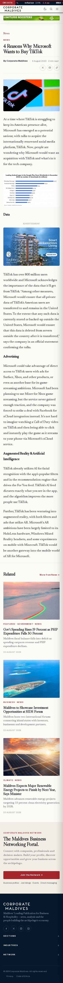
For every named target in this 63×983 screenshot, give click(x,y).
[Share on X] (43, 68)
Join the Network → (31, 875)
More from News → (50, 575)
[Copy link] (57, 68)
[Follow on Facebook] (6, 928)
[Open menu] (57, 9)
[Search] (51, 9)
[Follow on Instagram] (21, 928)
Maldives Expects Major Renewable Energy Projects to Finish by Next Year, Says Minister (29, 789)
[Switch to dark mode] (45, 9)
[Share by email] (50, 68)
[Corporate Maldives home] (12, 9)
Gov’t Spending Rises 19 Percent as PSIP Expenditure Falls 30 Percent (30, 631)
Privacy (9, 976)
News (6, 33)
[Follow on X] (13, 928)
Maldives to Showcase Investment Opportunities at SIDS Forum (25, 709)
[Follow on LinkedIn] (28, 928)
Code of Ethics (23, 976)
